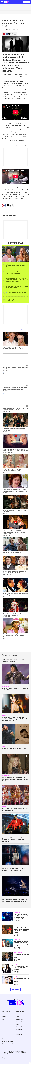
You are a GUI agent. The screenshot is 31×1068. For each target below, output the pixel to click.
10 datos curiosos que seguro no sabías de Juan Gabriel (15, 688)
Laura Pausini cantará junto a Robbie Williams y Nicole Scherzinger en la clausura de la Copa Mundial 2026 (13, 870)
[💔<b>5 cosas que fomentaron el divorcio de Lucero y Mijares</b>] (7, 980)
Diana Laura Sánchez (14, 29)
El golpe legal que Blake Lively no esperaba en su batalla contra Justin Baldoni (16, 265)
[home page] (6, 2)
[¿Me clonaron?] (15, 824)
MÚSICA (3, 17)
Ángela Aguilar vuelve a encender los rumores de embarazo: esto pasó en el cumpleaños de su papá (17, 279)
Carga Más (15, 989)
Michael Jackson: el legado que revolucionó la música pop (14, 272)
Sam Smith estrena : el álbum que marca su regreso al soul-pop (14, 749)
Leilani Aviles (16, 972)
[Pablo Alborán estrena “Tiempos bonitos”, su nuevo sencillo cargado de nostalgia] (15, 886)
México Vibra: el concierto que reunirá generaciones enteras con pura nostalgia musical (21, 943)
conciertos (11, 209)
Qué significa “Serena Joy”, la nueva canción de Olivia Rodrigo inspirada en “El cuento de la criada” (14, 718)
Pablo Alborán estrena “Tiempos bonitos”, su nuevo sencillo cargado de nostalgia (15, 900)
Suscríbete (26, 1)
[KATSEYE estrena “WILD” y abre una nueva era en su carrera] (15, 795)
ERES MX (16, 935)
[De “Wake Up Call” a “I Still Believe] (15, 764)
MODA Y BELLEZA (18, 952)
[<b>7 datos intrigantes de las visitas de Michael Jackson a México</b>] (7, 968)
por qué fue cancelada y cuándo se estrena (17, 286)
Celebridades (5, 686)
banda (18, 79)
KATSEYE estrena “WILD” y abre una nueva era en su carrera (15, 809)
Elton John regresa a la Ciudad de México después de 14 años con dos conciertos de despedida (21, 916)
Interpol (19, 209)
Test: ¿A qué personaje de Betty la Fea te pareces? (17, 299)
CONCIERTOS (17, 912)
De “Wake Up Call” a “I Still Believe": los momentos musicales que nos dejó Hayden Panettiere (15, 779)
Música (4, 209)
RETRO (15, 964)
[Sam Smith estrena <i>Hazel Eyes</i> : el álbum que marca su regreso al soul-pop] (15, 734)
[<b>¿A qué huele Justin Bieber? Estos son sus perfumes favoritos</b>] (7, 956)
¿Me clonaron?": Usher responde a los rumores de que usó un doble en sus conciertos (14, 839)
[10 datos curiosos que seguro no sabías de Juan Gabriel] (15, 674)
